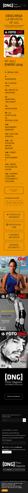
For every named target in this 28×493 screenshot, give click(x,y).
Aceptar (4, 490)
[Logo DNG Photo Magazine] (11, 5)
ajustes (20, 487)
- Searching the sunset (10, 99)
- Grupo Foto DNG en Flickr (11, 166)
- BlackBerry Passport (11, 127)
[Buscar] (20, 5)
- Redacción (11, 72)
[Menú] (24, 5)
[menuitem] (20, 5)
